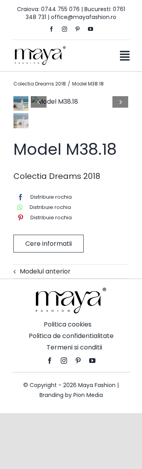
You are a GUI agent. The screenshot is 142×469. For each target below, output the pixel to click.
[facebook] (51, 29)
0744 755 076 (60, 9)
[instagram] (64, 29)
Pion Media (88, 395)
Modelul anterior (45, 271)
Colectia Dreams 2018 (56, 176)
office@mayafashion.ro (83, 17)
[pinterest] (77, 29)
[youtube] (90, 29)
